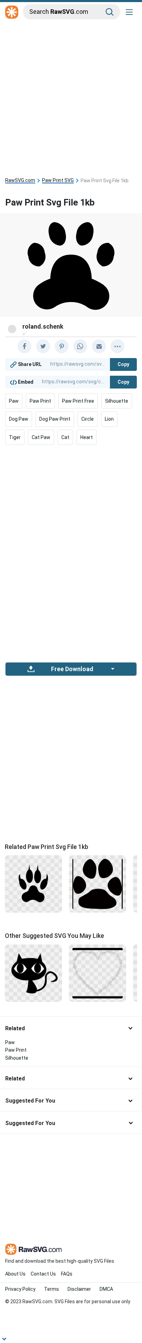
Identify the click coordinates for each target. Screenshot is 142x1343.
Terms (51, 1289)
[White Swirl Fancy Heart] (97, 972)
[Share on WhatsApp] (80, 346)
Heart (86, 437)
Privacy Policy (20, 1289)
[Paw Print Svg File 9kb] (33, 883)
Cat (65, 437)
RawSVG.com (20, 180)
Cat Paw (41, 437)
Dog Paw (18, 419)
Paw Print (40, 401)
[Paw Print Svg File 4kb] (97, 883)
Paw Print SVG (58, 180)
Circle (87, 419)
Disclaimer (79, 1289)
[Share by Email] (99, 346)
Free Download (72, 669)
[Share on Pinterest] (62, 346)
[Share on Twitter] (43, 346)
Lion (109, 419)
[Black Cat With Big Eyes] (33, 972)
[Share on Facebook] (24, 346)
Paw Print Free (78, 401)
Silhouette (116, 401)
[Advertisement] (71, 96)
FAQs (66, 1274)
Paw (14, 401)
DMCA (106, 1289)
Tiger (15, 437)
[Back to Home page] (11, 12)
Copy (123, 364)
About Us (15, 1274)
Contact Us (43, 1274)
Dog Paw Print (54, 419)
